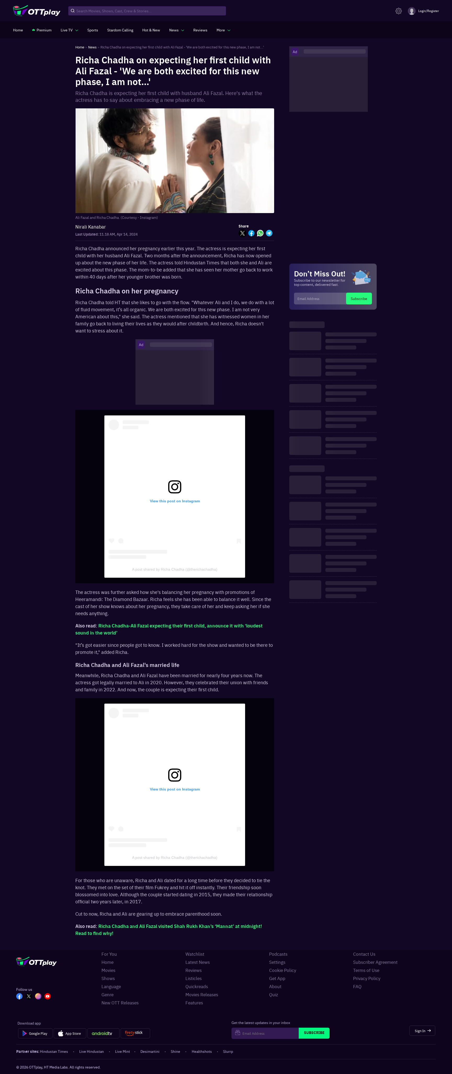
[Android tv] (103, 1033)
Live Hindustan (91, 1051)
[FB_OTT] (19, 996)
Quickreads (196, 986)
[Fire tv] (135, 1033)
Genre (107, 994)
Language (111, 986)
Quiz (273, 994)
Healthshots (202, 1051)
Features (194, 1002)
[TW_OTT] (29, 996)
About (275, 986)
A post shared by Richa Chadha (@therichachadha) (174, 569)
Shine (175, 1051)
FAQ (357, 986)
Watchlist (194, 954)
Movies (108, 970)
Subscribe (359, 298)
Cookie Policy (282, 970)
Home (107, 962)
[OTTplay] (36, 11)
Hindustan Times (54, 1051)
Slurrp (228, 1051)
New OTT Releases (120, 1002)
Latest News (197, 962)
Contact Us (364, 954)
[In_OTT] (38, 996)
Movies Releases (201, 994)
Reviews (193, 970)
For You (109, 954)
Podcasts (278, 954)
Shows (108, 978)
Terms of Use (366, 970)
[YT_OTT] (47, 996)
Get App (277, 978)
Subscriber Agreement (375, 962)
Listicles (193, 978)
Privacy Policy (366, 978)
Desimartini (150, 1051)
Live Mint (122, 1051)
